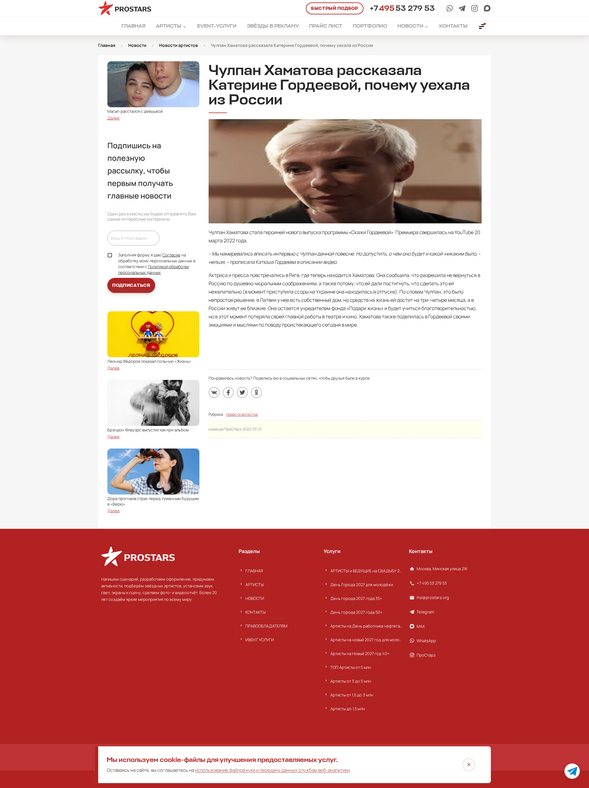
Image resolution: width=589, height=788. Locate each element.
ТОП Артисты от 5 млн (350, 667)
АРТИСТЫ (254, 584)
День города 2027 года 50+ (356, 612)
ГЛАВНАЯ (254, 571)
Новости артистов (242, 414)
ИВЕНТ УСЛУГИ (259, 639)
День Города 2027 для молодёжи (361, 584)
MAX (421, 626)
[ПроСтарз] (474, 8)
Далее (113, 118)
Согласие (171, 255)
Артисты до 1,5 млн (347, 708)
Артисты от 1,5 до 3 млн (351, 695)
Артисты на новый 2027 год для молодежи (366, 639)
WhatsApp (426, 640)
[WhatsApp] (449, 8)
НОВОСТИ (254, 598)
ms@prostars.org (433, 597)
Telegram (425, 612)
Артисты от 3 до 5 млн (350, 681)
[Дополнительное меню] (482, 26)
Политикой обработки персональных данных (153, 269)
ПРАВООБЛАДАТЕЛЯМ (266, 626)
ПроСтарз (426, 655)
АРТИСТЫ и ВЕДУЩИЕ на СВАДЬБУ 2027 (366, 571)
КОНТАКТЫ (255, 612)
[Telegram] (462, 8)
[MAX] (487, 8)
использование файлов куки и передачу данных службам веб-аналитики (272, 770)
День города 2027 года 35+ (356, 598)
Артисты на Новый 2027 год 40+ (360, 653)
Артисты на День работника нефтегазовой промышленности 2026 (366, 626)
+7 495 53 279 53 (432, 583)
